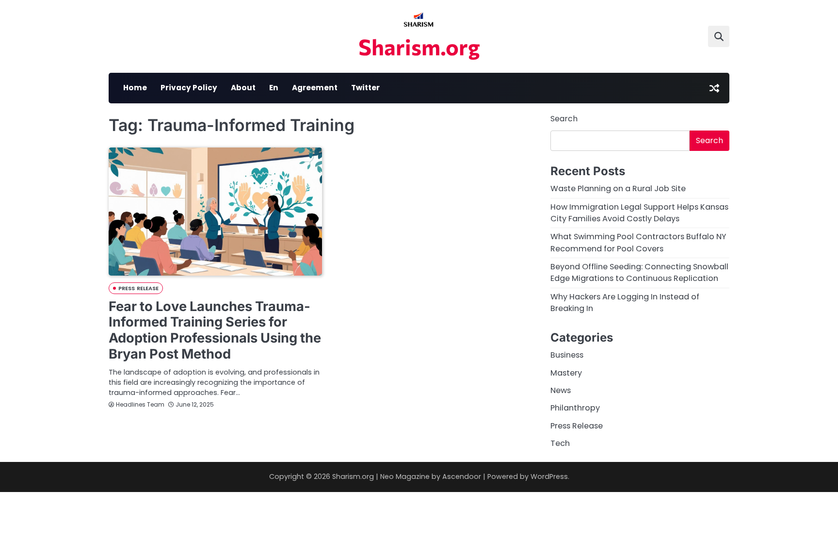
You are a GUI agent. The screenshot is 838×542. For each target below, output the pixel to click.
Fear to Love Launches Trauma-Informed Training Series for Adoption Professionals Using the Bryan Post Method (215, 330)
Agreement (315, 87)
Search (564, 118)
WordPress (549, 476)
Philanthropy (575, 407)
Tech (560, 443)
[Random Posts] (714, 88)
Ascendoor (461, 476)
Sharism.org (419, 46)
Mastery (566, 372)
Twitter (365, 87)
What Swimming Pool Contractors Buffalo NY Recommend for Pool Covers (638, 242)
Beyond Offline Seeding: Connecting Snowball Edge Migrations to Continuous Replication (639, 272)
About (243, 87)
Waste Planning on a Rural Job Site (618, 188)
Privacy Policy (189, 87)
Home (135, 87)
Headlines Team (140, 404)
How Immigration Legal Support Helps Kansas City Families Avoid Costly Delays (639, 212)
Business (566, 355)
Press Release (138, 288)
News (560, 390)
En (273, 87)
